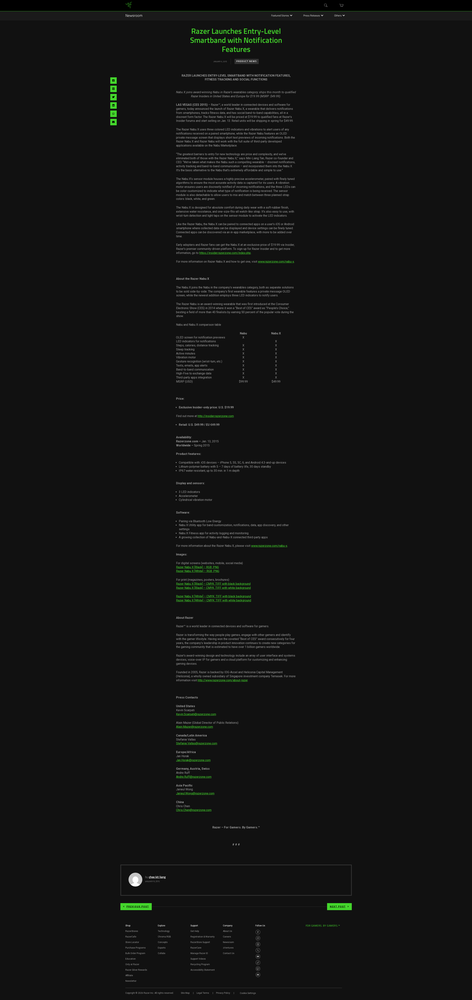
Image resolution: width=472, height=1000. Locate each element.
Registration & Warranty (202, 936)
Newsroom (134, 16)
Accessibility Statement (202, 970)
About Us (227, 931)
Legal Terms (203, 993)
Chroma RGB (164, 936)
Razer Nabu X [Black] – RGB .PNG (197, 567)
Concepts (163, 942)
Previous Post (137, 906)
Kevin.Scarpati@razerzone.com (196, 714)
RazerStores (131, 931)
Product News (246, 61)
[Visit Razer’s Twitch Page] (258, 968)
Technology (164, 931)
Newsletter (130, 981)
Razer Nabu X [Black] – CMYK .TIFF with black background (213, 584)
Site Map (185, 993)
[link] (128, 5)
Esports (162, 947)
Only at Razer (132, 964)
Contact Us (228, 953)
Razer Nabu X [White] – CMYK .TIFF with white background (213, 600)
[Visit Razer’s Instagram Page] (258, 938)
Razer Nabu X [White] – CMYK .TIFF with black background (213, 596)
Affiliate (129, 975)
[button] (127, 927)
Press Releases (311, 16)
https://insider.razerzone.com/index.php (225, 253)
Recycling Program (200, 964)
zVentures (228, 947)
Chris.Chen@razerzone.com (193, 810)
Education (130, 959)
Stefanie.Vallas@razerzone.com (196, 743)
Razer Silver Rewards (136, 970)
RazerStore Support (200, 942)
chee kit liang (157, 877)
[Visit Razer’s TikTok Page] (258, 962)
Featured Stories (280, 16)
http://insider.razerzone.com (216, 416)
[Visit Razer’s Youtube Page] (258, 956)
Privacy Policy (223, 993)
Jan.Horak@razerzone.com (193, 760)
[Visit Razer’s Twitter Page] (258, 950)
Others (338, 16)
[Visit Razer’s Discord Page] (258, 974)
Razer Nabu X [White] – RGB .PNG (197, 571)
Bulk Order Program (135, 953)
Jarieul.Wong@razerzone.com (195, 793)
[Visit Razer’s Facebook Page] (258, 932)
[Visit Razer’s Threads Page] (258, 944)
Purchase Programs (135, 947)
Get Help (194, 931)
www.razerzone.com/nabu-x (276, 261)
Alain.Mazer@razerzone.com (194, 727)
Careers (227, 936)
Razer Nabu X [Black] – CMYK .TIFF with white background (213, 588)
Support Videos (198, 959)
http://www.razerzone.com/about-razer (223, 680)
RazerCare (195, 947)
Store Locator (132, 942)
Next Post (338, 906)
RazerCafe (130, 936)
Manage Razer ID (199, 953)
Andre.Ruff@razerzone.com (193, 777)
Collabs (161, 953)
